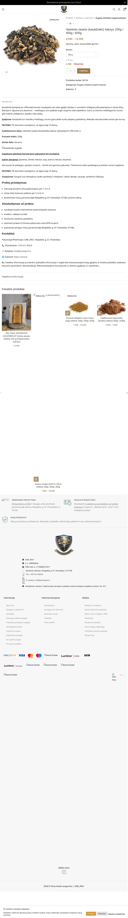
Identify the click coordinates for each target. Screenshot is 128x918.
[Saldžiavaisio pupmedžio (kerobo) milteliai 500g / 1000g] (111, 305)
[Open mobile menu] (3, 9)
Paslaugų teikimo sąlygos (16, 618)
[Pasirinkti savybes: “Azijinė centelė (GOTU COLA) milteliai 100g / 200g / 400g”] (36, 479)
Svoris (69, 49)
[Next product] (73, 23)
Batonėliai (89, 618)
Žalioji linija (89, 635)
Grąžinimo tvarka (13, 631)
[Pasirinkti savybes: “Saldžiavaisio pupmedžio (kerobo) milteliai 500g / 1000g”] (99, 313)
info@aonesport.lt (22, 251)
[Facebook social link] (75, 89)
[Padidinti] (6, 72)
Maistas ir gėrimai (84, 18)
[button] (4, 328)
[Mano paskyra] (119, 9)
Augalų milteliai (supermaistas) (111, 18)
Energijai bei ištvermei (53, 609)
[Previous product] (67, 23)
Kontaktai (10, 614)
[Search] (114, 9)
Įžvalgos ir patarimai (15, 609)
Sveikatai (48, 618)
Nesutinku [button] (102, 913)
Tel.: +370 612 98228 (34, 574)
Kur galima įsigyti (13, 639)
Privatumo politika (13, 644)
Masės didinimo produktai (96, 609)
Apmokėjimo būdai (14, 627)
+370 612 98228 (25, 245)
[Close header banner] (125, 2)
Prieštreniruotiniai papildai (96, 631)
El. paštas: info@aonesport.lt (38, 580)
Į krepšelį (84, 71)
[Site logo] (64, 9)
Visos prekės (49, 622)
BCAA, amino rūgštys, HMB (96, 614)
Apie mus (10, 605)
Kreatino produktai (92, 622)
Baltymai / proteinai (93, 605)
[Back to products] (70, 23)
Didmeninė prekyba (14, 635)
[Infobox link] (33, 505)
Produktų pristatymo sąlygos (18, 622)
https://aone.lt (20, 256)
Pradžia (69, 18)
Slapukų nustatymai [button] (116, 914)
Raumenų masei (51, 614)
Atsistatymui (49, 605)
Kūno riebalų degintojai (95, 627)
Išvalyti (70, 60)
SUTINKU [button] (91, 913)
